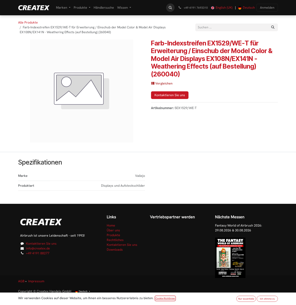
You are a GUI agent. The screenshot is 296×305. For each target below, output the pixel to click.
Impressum (36, 281)
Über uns (113, 230)
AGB (21, 281)
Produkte (113, 235)
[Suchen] (273, 27)
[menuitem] (63, 8)
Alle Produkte (28, 22)
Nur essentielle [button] (246, 298)
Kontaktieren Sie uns (169, 95)
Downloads (115, 249)
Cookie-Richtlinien (165, 298)
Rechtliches (115, 240)
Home (111, 225)
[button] (170, 7)
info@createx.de (38, 248)
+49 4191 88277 (37, 253)
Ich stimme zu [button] (267, 298)
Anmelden (267, 7)
